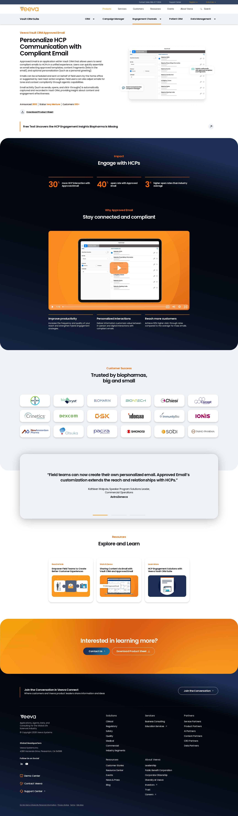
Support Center (175, 2)
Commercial (112, 745)
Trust (147, 789)
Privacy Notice (63, 805)
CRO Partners (191, 740)
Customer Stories (115, 765)
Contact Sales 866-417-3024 (150, 2)
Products (106, 9)
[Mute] (174, 306)
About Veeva (187, 9)
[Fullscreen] (185, 306)
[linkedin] (22, 764)
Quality (109, 736)
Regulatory (111, 726)
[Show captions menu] (168, 306)
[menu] (194, 2)
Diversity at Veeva (154, 779)
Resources (155, 9)
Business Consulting (155, 721)
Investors (150, 784)
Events (170, 9)
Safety (109, 731)
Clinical (109, 721)
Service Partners (192, 721)
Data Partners (191, 745)
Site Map (80, 805)
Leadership (150, 765)
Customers (138, 9)
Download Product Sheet (132, 651)
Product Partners (193, 726)
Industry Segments (115, 750)
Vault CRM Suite (29, 18)
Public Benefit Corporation (158, 770)
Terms (72, 805)
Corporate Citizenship (156, 775)
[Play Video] (52, 306)
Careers (149, 794)
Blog (108, 784)
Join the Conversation (197, 691)
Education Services (154, 726)
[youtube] (27, 764)
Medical (110, 740)
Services (122, 9)
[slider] (113, 306)
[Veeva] (29, 9)
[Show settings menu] (179, 306)
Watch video (118, 499)
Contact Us (95, 651)
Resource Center (114, 770)
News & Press (113, 779)
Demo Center (32, 775)
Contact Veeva (33, 783)
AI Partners (189, 731)
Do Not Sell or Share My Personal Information (38, 805)
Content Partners (193, 736)
